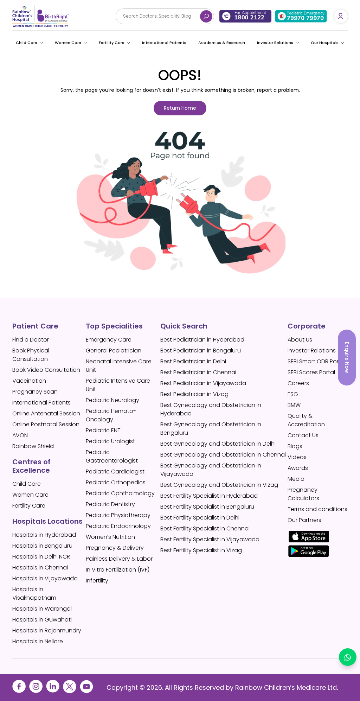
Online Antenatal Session (46, 413)
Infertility (97, 580)
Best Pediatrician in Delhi (193, 361)
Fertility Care (111, 42)
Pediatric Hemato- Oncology (111, 415)
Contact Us (303, 435)
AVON (20, 435)
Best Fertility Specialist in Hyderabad (209, 496)
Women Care (68, 42)
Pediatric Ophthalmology (120, 493)
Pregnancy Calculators (303, 494)
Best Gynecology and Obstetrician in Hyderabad (210, 409)
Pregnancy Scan (35, 392)
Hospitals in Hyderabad (44, 535)
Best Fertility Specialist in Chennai (205, 528)
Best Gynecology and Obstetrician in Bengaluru (210, 428)
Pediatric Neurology (112, 400)
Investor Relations (312, 350)
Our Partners (304, 520)
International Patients (164, 42)
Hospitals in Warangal (42, 609)
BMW (294, 405)
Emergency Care (108, 340)
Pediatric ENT (103, 430)
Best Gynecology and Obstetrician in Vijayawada (210, 469)
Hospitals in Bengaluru (42, 546)
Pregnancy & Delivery (115, 548)
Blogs (295, 446)
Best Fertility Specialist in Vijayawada (209, 539)
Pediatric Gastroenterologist (112, 456)
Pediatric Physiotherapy (118, 515)
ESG (293, 394)
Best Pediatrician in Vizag (194, 394)
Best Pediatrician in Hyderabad (202, 340)
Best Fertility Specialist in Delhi (199, 518)
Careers (298, 383)
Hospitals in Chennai (40, 567)
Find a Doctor (30, 340)
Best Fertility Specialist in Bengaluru (207, 507)
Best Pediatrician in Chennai (198, 372)
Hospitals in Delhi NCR (41, 557)
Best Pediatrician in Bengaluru (200, 350)
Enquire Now (347, 357)
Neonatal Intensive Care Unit (119, 365)
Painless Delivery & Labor (119, 559)
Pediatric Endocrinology (118, 526)
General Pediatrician (113, 350)
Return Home (180, 107)
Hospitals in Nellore (37, 641)
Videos (297, 457)
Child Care (26, 42)
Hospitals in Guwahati (42, 620)
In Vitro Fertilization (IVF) (117, 570)
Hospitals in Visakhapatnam (34, 593)
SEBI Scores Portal (311, 372)
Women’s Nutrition (110, 537)
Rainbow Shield (33, 446)
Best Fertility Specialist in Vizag (201, 550)
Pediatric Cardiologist (115, 471)
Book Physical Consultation (30, 354)
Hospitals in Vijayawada (45, 578)
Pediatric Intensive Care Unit (118, 385)
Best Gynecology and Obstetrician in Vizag (219, 485)
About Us (300, 340)
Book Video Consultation (46, 370)
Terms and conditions (317, 509)
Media (296, 479)
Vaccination (29, 381)
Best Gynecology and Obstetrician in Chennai (223, 455)
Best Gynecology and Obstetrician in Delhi (218, 444)
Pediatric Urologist (110, 441)
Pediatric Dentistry (110, 504)
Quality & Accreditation (306, 420)
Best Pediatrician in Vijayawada (203, 383)
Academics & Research (221, 42)
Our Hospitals (325, 42)
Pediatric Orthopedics (116, 482)
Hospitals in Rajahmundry (46, 630)
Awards (298, 468)
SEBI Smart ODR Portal (317, 361)
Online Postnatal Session (45, 424)
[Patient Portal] (341, 16)
